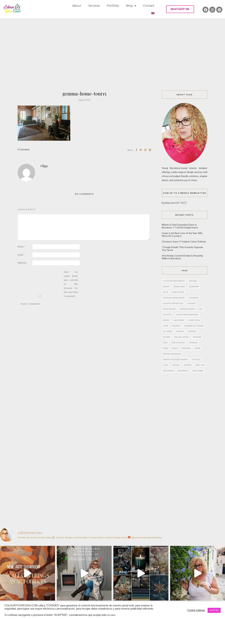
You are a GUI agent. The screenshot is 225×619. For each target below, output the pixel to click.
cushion (191, 303)
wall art (200, 365)
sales (174, 348)
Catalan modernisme (174, 298)
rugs (165, 348)
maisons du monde (194, 326)
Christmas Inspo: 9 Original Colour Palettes (184, 241)
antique (193, 281)
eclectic (167, 315)
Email (21, 254)
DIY (200, 309)
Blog (129, 5)
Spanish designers (172, 354)
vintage (188, 365)
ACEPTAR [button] (214, 610)
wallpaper (168, 371)
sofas (197, 348)
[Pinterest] (219, 10)
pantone (197, 337)
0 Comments (24, 149)
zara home (198, 371)
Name (21, 246)
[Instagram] (212, 10)
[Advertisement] (112, 44)
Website (22, 262)
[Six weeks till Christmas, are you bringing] (140, 573)
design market (187, 309)
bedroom (194, 286)
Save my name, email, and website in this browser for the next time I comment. (71, 283)
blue (165, 292)
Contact (148, 5)
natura (180, 331)
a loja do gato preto (174, 281)
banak (166, 286)
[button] (180, 9)
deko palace (169, 309)
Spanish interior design (175, 359)
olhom (166, 337)
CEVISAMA (193, 298)
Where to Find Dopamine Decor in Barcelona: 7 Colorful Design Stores (180, 226)
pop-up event (178, 343)
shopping (186, 348)
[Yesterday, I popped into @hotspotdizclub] (84, 573)
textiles (196, 359)
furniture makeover (187, 315)
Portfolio (113, 5)
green (166, 320)
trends (175, 365)
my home (167, 331)
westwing (183, 371)
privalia (193, 343)
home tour (194, 320)
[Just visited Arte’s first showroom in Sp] (27, 573)
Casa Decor (178, 292)
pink (165, 343)
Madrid (176, 326)
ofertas (192, 331)
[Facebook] (205, 10)
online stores (181, 337)
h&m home (179, 320)
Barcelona (179, 286)
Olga (43, 166)
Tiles (165, 365)
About (76, 5)
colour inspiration (173, 303)
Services (94, 5)
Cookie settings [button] (196, 610)
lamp (165, 326)
